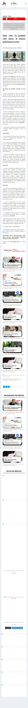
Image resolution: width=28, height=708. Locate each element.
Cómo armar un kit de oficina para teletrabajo (13, 338)
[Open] (14, 559)
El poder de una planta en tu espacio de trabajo (13, 354)
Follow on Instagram (18, 627)
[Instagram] (23, 568)
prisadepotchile (14, 549)
